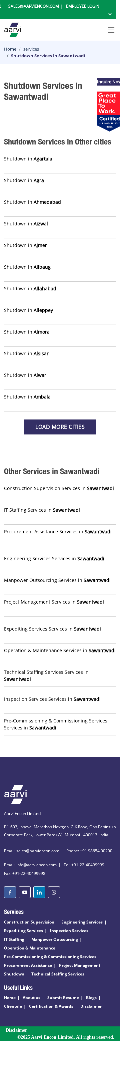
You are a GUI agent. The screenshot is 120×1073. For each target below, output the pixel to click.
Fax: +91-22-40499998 (24, 873)
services (31, 49)
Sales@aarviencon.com (33, 6)
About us (31, 997)
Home (10, 49)
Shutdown (14, 974)
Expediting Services (23, 931)
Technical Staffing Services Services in (46, 675)
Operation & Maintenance (29, 948)
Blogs (91, 997)
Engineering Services (82, 922)
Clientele (13, 1006)
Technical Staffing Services (57, 974)
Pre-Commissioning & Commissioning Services (50, 956)
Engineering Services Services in (54, 558)
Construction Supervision (29, 922)
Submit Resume (63, 997)
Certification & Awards (51, 1006)
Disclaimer (91, 1006)
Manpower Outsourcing (54, 939)
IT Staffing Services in (42, 510)
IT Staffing (14, 939)
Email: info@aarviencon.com (30, 865)
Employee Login (82, 6)
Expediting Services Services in (52, 629)
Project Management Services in (54, 602)
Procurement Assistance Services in (58, 531)
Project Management (79, 965)
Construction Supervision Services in (59, 488)
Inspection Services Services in (52, 699)
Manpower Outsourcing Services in (57, 580)
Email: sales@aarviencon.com (31, 851)
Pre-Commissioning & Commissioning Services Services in (55, 724)
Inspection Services (69, 931)
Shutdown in (28, 158)
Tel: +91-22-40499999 (84, 865)
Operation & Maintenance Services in (60, 650)
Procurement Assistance (28, 965)
